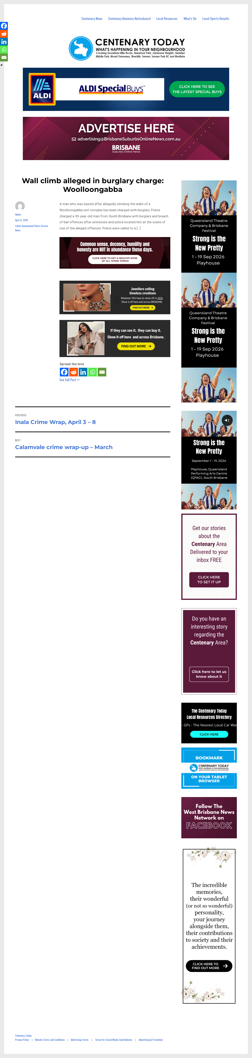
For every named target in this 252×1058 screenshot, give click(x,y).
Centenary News (92, 18)
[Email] (102, 372)
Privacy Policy (22, 1040)
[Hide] (1, 65)
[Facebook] (64, 372)
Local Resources (167, 18)
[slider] (213, 506)
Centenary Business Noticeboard (129, 18)
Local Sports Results (215, 18)
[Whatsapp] (92, 372)
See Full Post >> (69, 379)
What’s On (189, 18)
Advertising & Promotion (151, 1040)
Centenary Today (23, 1035)
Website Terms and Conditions (50, 1040)
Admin (18, 214)
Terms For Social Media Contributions (113, 1040)
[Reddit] (73, 372)
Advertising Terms (80, 1040)
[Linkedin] (83, 372)
